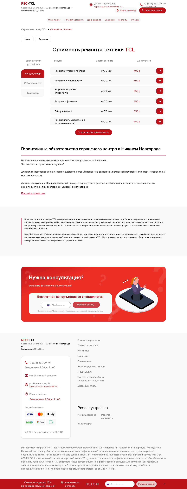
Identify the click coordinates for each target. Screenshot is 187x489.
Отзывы (135, 19)
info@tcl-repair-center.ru (43, 375)
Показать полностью (33, 193)
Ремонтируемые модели (91, 366)
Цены (27, 39)
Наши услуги (85, 371)
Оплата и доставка (88, 345)
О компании (54, 19)
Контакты (123, 19)
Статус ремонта (128, 10)
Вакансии (110, 19)
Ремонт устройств (75, 19)
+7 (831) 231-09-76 (155, 3)
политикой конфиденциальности (91, 311)
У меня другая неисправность (94, 132)
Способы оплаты (87, 385)
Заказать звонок (153, 10)
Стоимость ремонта (89, 340)
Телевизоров (85, 423)
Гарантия (43, 39)
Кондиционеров (87, 414)
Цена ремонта (94, 19)
